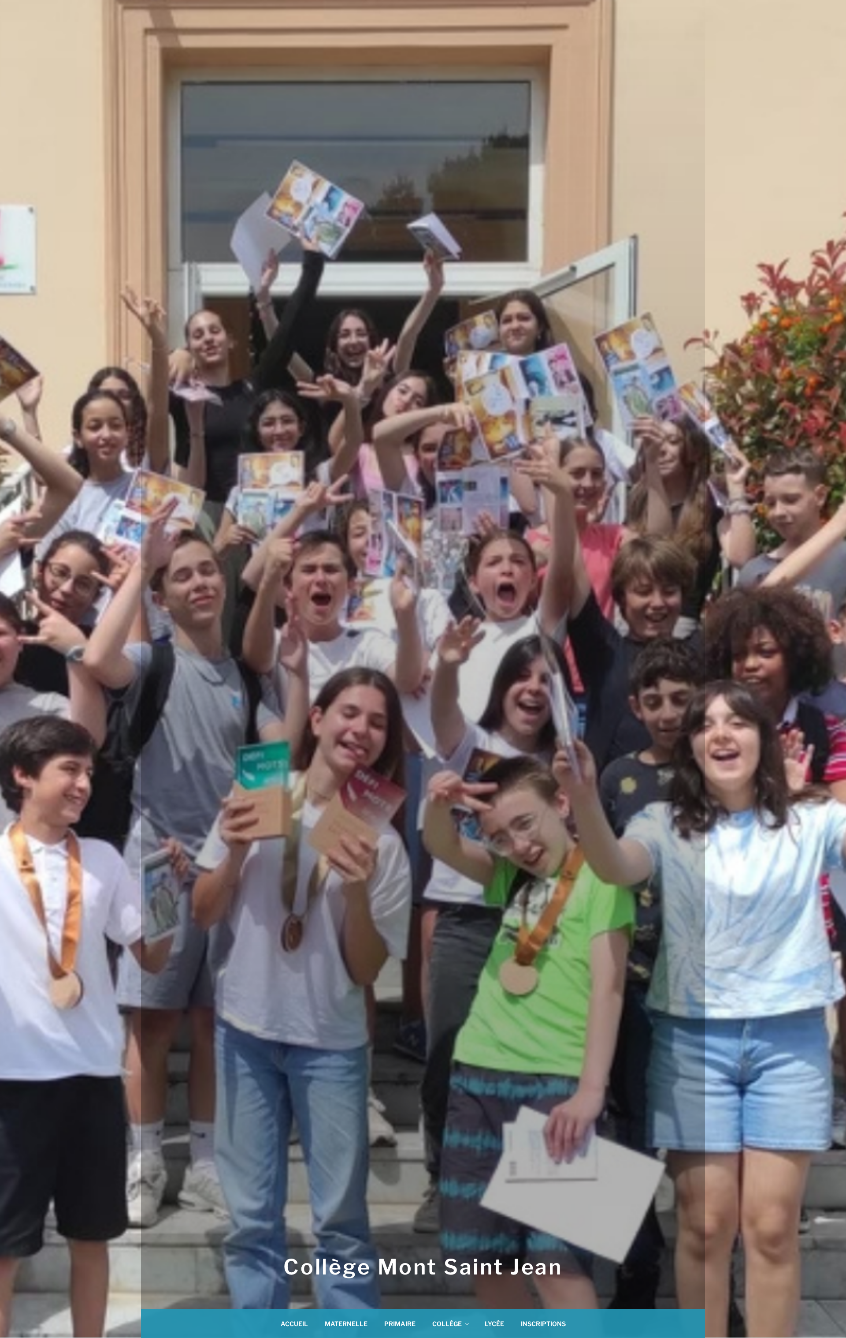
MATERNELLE (346, 1323)
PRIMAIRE (400, 1323)
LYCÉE (494, 1323)
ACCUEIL (294, 1323)
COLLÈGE (447, 1323)
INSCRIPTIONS (543, 1323)
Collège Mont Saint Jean (423, 1267)
